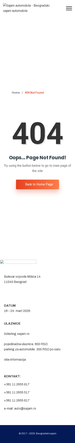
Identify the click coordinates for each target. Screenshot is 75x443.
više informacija (15, 359)
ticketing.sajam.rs (16, 333)
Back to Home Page (38, 184)
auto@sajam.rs (25, 408)
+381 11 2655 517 (17, 392)
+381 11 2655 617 (17, 400)
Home (16, 92)
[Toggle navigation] (69, 8)
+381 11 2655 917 (17, 384)
